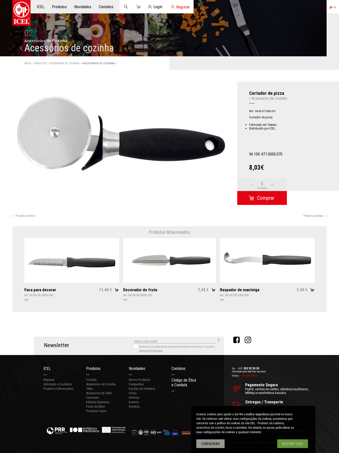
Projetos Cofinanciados (58, 388)
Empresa (48, 380)
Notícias (134, 397)
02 (28, 33)
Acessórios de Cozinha (101, 384)
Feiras (132, 393)
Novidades (137, 368)
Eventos (134, 402)
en (334, 7)
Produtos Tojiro (96, 411)
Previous (8, 177)
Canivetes (92, 397)
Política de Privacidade (151, 350)
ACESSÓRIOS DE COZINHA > (66, 63)
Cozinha (91, 380)
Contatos (178, 368)
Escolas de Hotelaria (142, 388)
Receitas (134, 406)
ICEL (47, 368)
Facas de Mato (95, 406)
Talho (89, 388)
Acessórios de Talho (99, 393)
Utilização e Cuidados (57, 384)
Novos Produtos (139, 380)
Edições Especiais (97, 402)
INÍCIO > (29, 63)
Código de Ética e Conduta (183, 382)
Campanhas (136, 384)
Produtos (93, 368)
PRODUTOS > (42, 63)
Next (229, 177)
